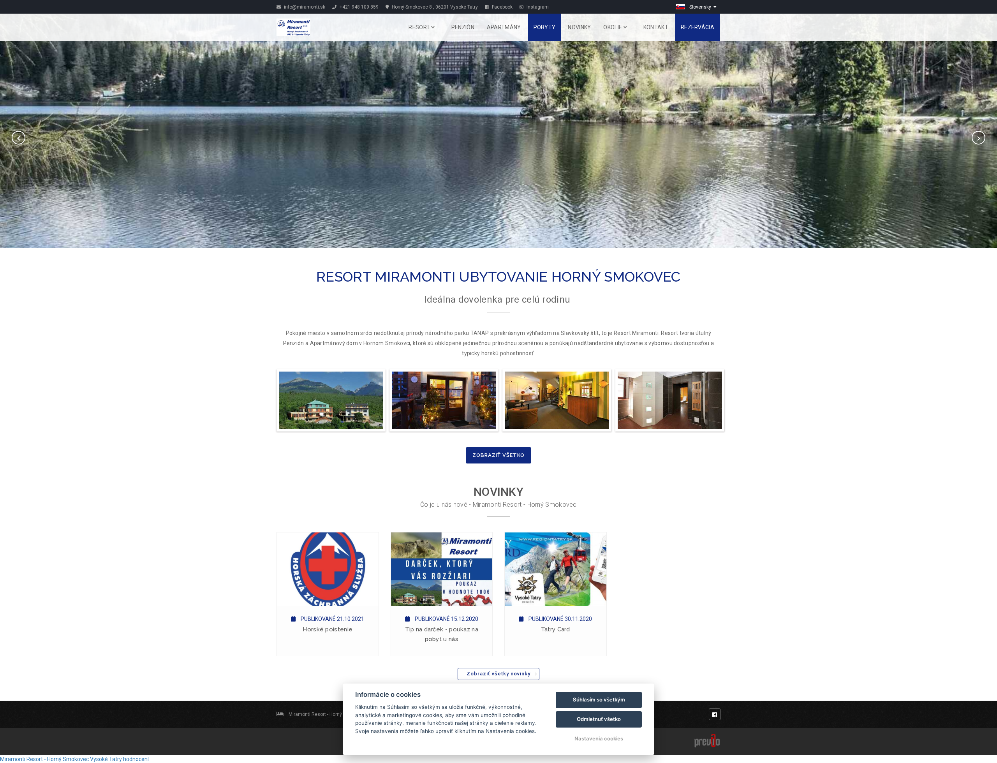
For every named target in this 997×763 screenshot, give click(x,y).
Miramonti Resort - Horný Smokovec (44, 759)
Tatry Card (555, 629)
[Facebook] (714, 714)
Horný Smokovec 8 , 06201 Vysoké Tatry (434, 7)
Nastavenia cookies (598, 738)
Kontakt (655, 27)
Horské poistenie (327, 629)
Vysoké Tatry (106, 759)
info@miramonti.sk (304, 7)
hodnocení (136, 759)
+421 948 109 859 (358, 7)
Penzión (462, 27)
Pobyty (545, 27)
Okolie (613, 27)
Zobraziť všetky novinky (498, 674)
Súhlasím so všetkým (599, 699)
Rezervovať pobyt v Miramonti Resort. (498, 128)
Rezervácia (697, 27)
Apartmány (504, 27)
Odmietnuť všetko (599, 719)
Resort (420, 27)
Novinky (579, 27)
